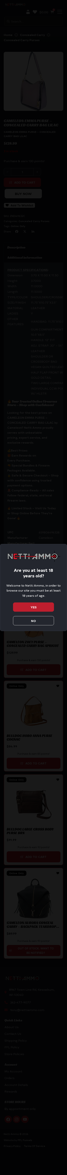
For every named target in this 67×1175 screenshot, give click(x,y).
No (33, 621)
